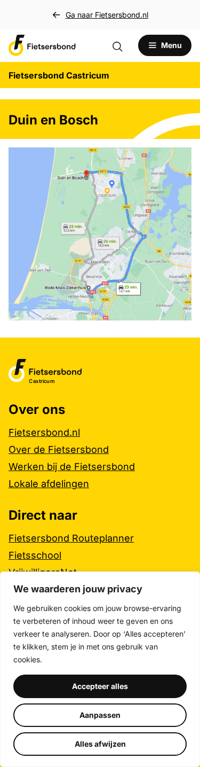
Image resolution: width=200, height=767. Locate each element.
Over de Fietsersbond (59, 449)
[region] (100, 669)
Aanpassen (100, 714)
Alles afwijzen (100, 743)
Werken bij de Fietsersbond (72, 466)
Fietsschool (35, 555)
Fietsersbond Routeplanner (71, 538)
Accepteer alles (100, 686)
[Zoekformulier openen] (122, 45)
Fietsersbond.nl (44, 432)
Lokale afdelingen (49, 483)
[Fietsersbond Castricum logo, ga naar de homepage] (42, 45)
